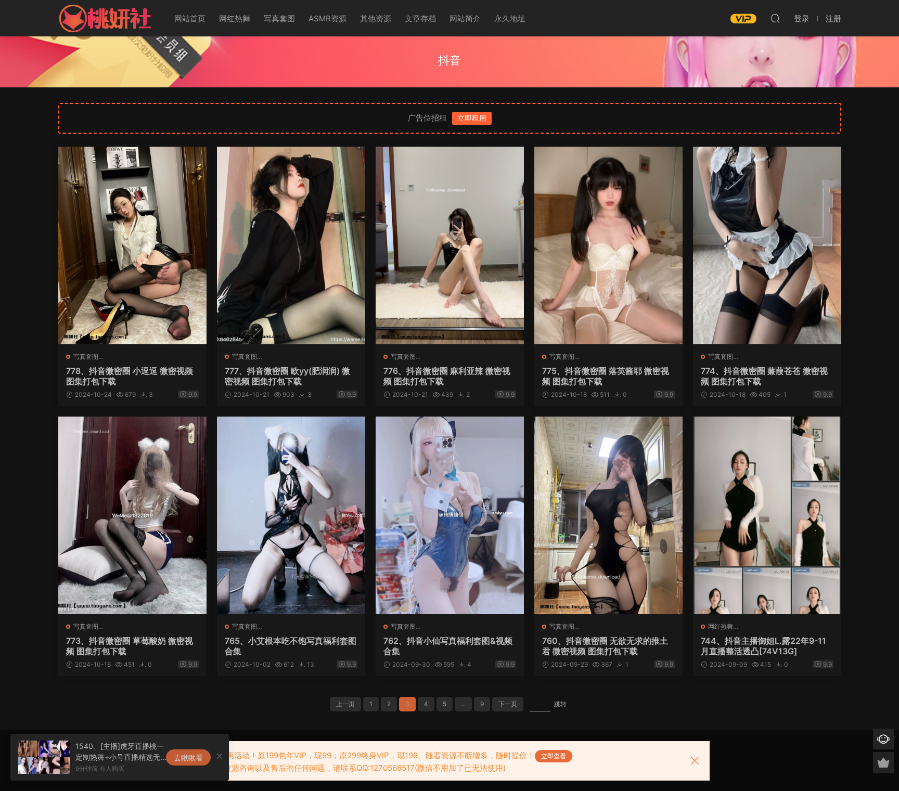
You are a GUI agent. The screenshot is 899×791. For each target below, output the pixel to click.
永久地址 (509, 18)
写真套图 (279, 18)
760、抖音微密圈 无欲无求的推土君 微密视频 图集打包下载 (605, 646)
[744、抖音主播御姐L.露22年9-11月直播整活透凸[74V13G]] (767, 515)
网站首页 (190, 18)
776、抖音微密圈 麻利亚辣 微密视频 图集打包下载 (446, 376)
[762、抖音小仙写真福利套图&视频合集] (450, 515)
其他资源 (375, 18)
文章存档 (420, 18)
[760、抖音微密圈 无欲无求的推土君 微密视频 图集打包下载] (608, 515)
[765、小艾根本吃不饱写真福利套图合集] (291, 515)
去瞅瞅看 (188, 757)
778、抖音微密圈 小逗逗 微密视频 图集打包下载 (129, 376)
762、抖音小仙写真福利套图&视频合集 (447, 646)
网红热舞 (234, 18)
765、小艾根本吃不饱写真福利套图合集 (290, 646)
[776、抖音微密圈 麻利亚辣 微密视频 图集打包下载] (450, 245)
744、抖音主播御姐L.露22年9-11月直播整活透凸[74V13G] (763, 646)
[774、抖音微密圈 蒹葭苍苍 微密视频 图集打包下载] (767, 245)
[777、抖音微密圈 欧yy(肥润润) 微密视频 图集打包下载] (291, 245)
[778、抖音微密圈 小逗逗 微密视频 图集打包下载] (132, 245)
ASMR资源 (327, 18)
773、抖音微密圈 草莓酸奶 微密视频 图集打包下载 (129, 646)
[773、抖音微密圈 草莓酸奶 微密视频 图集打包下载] (132, 515)
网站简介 (465, 18)
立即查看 (553, 756)
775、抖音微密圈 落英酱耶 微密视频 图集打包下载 (605, 376)
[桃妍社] (105, 18)
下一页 (507, 704)
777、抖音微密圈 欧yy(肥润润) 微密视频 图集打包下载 (287, 376)
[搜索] (775, 18)
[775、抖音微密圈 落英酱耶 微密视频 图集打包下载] (608, 245)
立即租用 (471, 117)
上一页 (345, 704)
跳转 (560, 704)
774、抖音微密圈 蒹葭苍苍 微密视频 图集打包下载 (764, 376)
